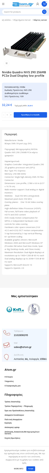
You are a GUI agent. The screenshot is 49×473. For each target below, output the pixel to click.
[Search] (44, 12)
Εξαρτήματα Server (22, 20)
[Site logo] (23, 3)
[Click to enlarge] (6, 63)
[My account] (37, 4)
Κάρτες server (40, 20)
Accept (30, 469)
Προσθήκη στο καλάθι (30, 115)
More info (18, 468)
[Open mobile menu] (3, 4)
